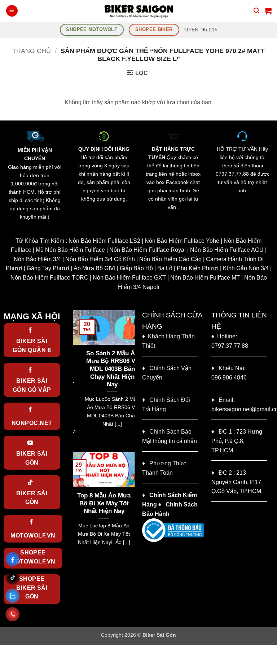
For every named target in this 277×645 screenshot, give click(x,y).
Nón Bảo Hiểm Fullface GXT (129, 278)
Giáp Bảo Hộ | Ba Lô (146, 268)
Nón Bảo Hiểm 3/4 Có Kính (100, 259)
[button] (12, 11)
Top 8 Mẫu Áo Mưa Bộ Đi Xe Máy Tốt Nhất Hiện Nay (104, 503)
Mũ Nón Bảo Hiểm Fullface (70, 250)
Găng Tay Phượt (48, 268)
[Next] (131, 380)
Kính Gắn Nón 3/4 (246, 268)
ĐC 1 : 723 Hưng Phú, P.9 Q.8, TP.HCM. (236, 441)
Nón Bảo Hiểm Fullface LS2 (104, 241)
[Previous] (76, 380)
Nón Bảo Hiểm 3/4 (37, 259)
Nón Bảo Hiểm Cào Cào (170, 259)
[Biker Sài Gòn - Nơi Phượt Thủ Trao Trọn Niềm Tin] (138, 10)
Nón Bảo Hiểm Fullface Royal (147, 250)
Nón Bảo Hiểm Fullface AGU (227, 250)
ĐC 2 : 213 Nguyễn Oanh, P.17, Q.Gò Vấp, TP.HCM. (237, 482)
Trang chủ (31, 50)
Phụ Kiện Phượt (198, 268)
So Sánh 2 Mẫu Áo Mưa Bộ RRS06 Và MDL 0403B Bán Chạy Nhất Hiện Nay (104, 369)
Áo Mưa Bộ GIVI (94, 268)
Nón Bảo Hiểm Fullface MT (205, 278)
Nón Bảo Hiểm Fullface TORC (49, 278)
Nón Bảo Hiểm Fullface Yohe (182, 241)
